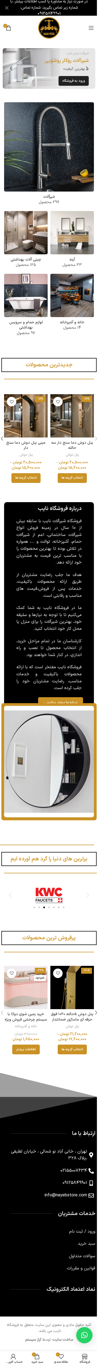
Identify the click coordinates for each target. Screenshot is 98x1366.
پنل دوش (69, 453)
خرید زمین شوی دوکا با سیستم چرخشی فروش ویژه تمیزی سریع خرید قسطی (25, 1027)
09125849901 (47, 14)
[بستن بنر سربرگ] (7, 8)
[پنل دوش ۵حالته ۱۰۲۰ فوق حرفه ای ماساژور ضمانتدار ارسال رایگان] (69, 993)
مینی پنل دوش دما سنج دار (24, 443)
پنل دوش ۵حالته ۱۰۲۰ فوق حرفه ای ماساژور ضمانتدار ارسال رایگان (69, 1024)
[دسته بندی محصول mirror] (69, 240)
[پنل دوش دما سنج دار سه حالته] (69, 415)
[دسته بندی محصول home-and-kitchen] (69, 303)
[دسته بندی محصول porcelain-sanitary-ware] (23, 240)
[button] (83, 68)
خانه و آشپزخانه (25, 1031)
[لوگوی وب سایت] (47, 28)
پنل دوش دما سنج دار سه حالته (69, 443)
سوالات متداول (78, 1261)
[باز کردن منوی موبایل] (87, 27)
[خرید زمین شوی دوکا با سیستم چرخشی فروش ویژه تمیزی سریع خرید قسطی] (25, 993)
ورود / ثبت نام (78, 1236)
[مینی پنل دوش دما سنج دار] (25, 415)
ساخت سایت (60, 1344)
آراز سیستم (31, 1344)
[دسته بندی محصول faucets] (47, 153)
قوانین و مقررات (77, 1273)
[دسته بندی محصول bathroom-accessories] (23, 305)
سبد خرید (82, 1248)
